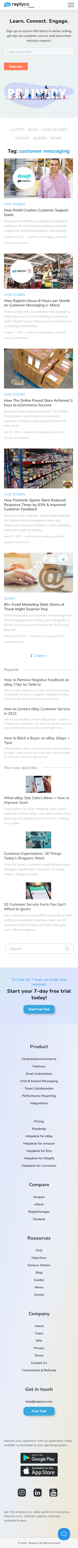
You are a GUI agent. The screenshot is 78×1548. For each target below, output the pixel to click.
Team (39, 1333)
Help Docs (39, 1258)
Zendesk (39, 1219)
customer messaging (40, 237)
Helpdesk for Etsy (39, 1151)
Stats (21, 642)
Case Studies (54, 130)
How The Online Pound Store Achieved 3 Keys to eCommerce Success (38, 402)
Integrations (39, 1103)
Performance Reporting (39, 1096)
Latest (17, 130)
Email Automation (39, 1074)
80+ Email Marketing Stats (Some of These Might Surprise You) (34, 606)
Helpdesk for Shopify (39, 1158)
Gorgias (39, 1197)
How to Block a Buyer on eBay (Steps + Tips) (37, 740)
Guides (40, 138)
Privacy (39, 1348)
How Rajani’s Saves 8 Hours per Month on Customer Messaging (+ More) (37, 303)
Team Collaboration (39, 1088)
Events (22, 138)
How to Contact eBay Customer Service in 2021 (37, 711)
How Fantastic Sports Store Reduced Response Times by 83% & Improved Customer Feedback (35, 504)
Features (39, 1066)
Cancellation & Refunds (39, 1370)
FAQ (39, 1250)
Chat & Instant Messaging (39, 1081)
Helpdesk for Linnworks (39, 1165)
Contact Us (39, 1363)
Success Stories (39, 1265)
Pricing (39, 1121)
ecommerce (21, 243)
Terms (39, 1355)
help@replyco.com (39, 1401)
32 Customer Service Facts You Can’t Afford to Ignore (35, 906)
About (39, 1326)
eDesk (39, 1204)
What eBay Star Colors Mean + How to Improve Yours (36, 800)
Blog (33, 130)
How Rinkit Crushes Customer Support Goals (36, 212)
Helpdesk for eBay (39, 1136)
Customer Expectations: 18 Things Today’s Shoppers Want (32, 855)
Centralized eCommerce (39, 1059)
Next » (42, 655)
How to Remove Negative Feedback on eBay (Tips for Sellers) (36, 682)
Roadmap (39, 1129)
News (56, 138)
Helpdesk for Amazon (39, 1143)
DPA (39, 1341)
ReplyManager (39, 1212)
